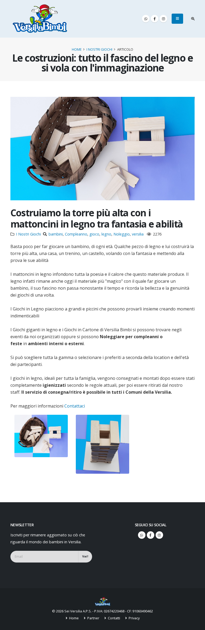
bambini (56, 234)
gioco (94, 234)
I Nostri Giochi (99, 49)
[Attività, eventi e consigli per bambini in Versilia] (40, 18)
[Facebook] (154, 18)
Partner (92, 618)
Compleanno (76, 234)
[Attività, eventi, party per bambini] (102, 601)
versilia (138, 234)
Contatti (113, 618)
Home (77, 49)
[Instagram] (163, 18)
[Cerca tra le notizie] (193, 18)
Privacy (134, 618)
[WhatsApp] (145, 18)
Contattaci (74, 406)
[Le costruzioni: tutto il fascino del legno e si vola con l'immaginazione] (41, 436)
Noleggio (121, 234)
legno (106, 234)
